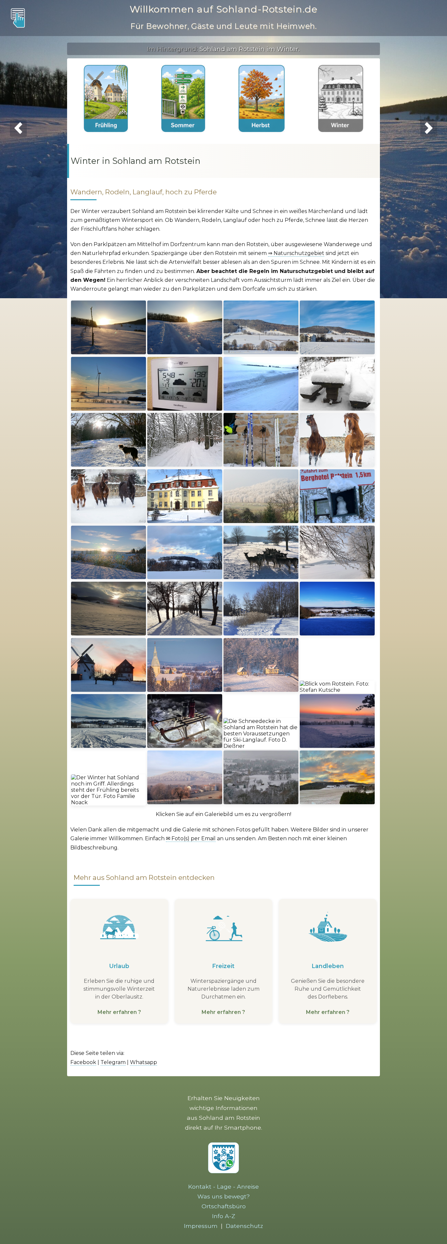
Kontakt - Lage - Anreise (223, 1186)
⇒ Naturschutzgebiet (296, 253)
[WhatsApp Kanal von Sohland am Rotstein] (223, 1171)
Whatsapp (143, 1062)
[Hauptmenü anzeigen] (18, 18)
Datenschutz (244, 1225)
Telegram (113, 1062)
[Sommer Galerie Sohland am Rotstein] (183, 99)
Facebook (83, 1062)
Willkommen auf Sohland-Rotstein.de (223, 9)
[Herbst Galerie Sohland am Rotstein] (261, 99)
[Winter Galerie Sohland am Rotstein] (340, 99)
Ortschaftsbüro (224, 1206)
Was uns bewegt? (223, 1196)
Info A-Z (223, 1216)
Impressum (201, 1225)
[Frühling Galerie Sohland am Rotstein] (106, 99)
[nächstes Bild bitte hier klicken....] (428, 128)
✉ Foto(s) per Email (191, 838)
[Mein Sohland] (429, 18)
